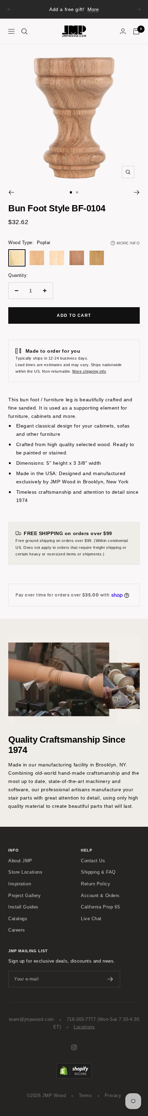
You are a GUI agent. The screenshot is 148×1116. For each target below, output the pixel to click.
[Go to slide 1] (71, 192)
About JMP (20, 860)
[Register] (110, 979)
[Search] (24, 31)
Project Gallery (24, 895)
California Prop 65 (100, 907)
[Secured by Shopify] (74, 1066)
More (93, 9)
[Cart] (136, 31)
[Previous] (11, 192)
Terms (85, 1095)
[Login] (123, 31)
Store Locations (25, 872)
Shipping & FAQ (98, 872)
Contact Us (93, 860)
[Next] (137, 192)
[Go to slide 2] (77, 192)
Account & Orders (100, 895)
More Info (128, 243)
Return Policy (95, 884)
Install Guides (23, 907)
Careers (16, 930)
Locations (84, 1027)
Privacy (113, 1095)
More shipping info (89, 371)
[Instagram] (74, 1047)
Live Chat (91, 918)
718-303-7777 (81, 1019)
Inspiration (19, 884)
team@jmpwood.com (31, 1019)
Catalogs (17, 918)
